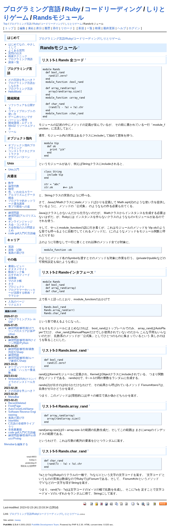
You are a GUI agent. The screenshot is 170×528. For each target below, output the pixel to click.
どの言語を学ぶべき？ (21, 79)
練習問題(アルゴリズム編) (22, 217)
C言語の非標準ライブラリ (21, 425)
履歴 (47, 28)
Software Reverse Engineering (22, 413)
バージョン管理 (17, 120)
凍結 (31, 28)
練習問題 (13, 212)
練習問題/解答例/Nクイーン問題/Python (22, 342)
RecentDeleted (17, 403)
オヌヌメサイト (17, 269)
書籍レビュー (16, 266)
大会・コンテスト (19, 224)
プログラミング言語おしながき (21, 84)
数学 (11, 182)
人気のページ (16, 301)
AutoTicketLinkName (20, 408)
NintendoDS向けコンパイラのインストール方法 (22, 381)
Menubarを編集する (16, 444)
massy (18, 520)
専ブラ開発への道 (19, 206)
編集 (22, 28)
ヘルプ (121, 28)
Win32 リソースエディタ (21, 127)
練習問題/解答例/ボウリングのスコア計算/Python (21, 331)
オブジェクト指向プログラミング (21, 147)
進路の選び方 (16, 252)
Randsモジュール (58, 17)
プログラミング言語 (32, 9)
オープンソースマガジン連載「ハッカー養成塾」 (21, 370)
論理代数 (13, 186)
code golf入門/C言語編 (21, 233)
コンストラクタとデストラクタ (21, 152)
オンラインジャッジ (20, 221)
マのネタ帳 (15, 280)
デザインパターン (19, 157)
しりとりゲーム (73, 24)
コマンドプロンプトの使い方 (21, 113)
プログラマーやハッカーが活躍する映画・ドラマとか (21, 292)
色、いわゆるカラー (20, 191)
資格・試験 (15, 249)
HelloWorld (14, 91)
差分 (39, 28)
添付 (55, 28)
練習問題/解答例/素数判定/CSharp (21, 350)
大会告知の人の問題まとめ (21, 229)
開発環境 (13, 122)
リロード (67, 28)
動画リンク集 (16, 272)
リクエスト (15, 304)
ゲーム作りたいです (20, 116)
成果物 (12, 278)
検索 (98, 28)
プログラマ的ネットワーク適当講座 (21, 202)
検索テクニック (17, 56)
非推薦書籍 (15, 429)
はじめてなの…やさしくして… (21, 46)
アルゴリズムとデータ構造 (21, 196)
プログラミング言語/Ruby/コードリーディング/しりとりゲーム (80, 38)
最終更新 (109, 28)
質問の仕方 (15, 53)
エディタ (27, 122)
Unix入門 (13, 169)
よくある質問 (16, 50)
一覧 (89, 28)
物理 (11, 188)
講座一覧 (13, 62)
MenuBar (13, 396)
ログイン (134, 28)
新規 (81, 28)
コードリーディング (113, 9)
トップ (9, 28)
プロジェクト (16, 286)
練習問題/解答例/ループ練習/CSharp (21, 359)
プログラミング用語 (20, 59)
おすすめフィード (19, 274)
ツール (12, 131)
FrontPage (14, 405)
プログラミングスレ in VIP (21, 321)
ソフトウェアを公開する (21, 107)
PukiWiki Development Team (45, 524)
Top (5, 24)
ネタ (11, 283)
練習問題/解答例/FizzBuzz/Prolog (22, 437)
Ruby (72, 9)
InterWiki (13, 420)
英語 (11, 246)
